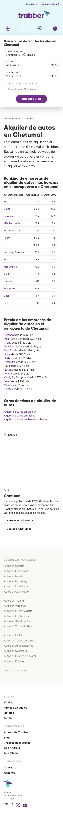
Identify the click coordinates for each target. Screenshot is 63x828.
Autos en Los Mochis (16, 616)
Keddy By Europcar (14, 252)
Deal (6, 295)
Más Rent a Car (12, 223)
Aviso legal (9, 798)
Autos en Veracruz (15, 605)
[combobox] (31, 53)
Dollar (7, 208)
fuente (7, 490)
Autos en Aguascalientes (18, 645)
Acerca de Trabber (16, 732)
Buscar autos (31, 98)
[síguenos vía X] (18, 806)
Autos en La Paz (13, 635)
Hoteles (9, 712)
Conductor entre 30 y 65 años (22, 89)
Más (6, 259)
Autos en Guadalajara (16, 571)
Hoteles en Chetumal (19, 520)
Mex (6, 201)
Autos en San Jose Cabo (18, 621)
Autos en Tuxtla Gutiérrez (19, 626)
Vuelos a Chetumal (18, 528)
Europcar (9, 216)
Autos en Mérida (13, 576)
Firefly (7, 237)
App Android (12, 747)
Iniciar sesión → (50, 4)
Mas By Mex (10, 266)
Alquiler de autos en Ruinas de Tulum (25, 419)
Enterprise (9, 288)
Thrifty (7, 274)
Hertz (7, 245)
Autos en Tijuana (14, 600)
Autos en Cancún (14, 565)
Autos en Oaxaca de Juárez (20, 656)
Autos (8, 718)
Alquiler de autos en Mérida (19, 415)
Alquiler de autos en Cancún (20, 411)
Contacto (10, 767)
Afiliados (9, 772)
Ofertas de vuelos (15, 707)
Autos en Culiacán (14, 661)
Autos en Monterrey (15, 581)
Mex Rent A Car (12, 230)
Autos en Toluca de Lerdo (19, 640)
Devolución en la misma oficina (22, 83)
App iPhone (11, 753)
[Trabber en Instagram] (6, 806)
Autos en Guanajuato (16, 591)
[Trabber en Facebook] (12, 806)
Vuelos (8, 702)
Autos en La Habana (16, 586)
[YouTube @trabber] (24, 806)
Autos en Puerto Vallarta (18, 611)
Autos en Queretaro (15, 650)
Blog (7, 737)
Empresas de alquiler (16, 670)
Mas (6, 385)
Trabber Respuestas (17, 742)
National (8, 281)
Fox (6, 303)
